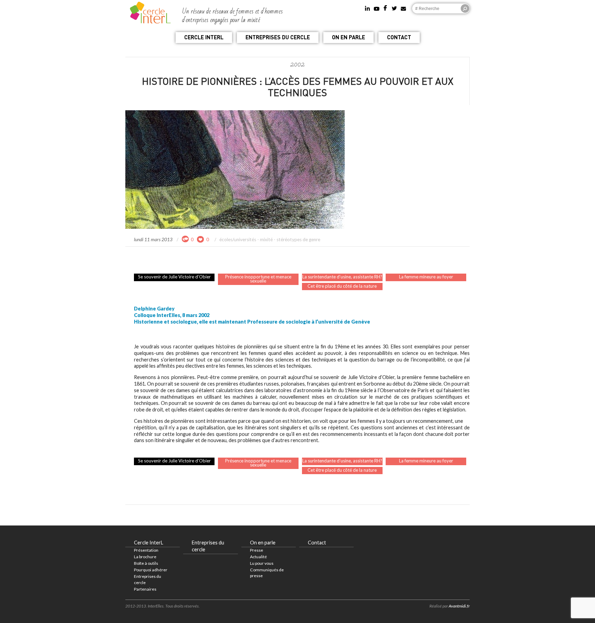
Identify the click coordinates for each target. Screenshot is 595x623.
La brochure (145, 556)
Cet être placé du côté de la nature (342, 286)
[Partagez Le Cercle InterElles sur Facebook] (385, 6)
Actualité (258, 556)
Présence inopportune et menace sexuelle (258, 279)
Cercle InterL (203, 37)
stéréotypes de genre (298, 239)
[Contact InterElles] (403, 6)
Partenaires (145, 589)
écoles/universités (237, 239)
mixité (266, 239)
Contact (399, 37)
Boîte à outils (146, 563)
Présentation (146, 550)
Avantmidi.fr (459, 606)
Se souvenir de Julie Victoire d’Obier (174, 276)
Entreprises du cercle (278, 37)
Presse (256, 550)
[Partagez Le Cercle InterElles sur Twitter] (394, 6)
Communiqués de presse (267, 572)
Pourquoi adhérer (150, 569)
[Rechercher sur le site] (465, 8)
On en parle (348, 37)
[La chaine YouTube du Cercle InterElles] (376, 6)
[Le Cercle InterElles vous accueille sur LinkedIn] (367, 6)
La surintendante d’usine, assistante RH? (342, 276)
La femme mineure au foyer (426, 276)
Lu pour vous (261, 563)
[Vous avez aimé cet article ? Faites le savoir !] (201, 239)
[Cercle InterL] (150, 12)
